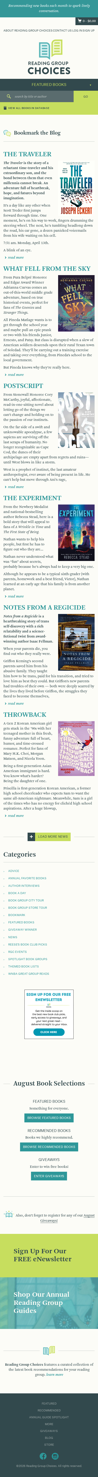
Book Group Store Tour (27, 907)
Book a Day (17, 893)
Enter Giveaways (49, 1176)
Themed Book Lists (23, 966)
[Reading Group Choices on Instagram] (55, 1456)
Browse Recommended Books (49, 1147)
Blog (49, 1438)
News (12, 937)
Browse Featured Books (49, 1118)
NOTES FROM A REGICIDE (44, 607)
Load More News (53, 836)
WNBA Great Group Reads (28, 973)
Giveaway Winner (22, 929)
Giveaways (49, 1431)
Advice (13, 871)
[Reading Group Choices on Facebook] (43, 1456)
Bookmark (16, 915)
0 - (89, 21)
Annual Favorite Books (27, 878)
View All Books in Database (29, 108)
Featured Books (21, 922)
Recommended (49, 1410)
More (49, 1424)
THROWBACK (24, 715)
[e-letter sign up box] (49, 1014)
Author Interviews (24, 886)
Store (49, 1444)
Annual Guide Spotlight (49, 1417)
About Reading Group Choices (28, 30)
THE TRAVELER (27, 154)
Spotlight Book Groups (27, 959)
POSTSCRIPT (23, 386)
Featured (49, 1403)
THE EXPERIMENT (32, 498)
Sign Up (89, 30)
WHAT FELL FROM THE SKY (46, 269)
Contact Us (62, 30)
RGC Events (17, 952)
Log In (77, 30)
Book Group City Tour (26, 900)
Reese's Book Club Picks (27, 944)
